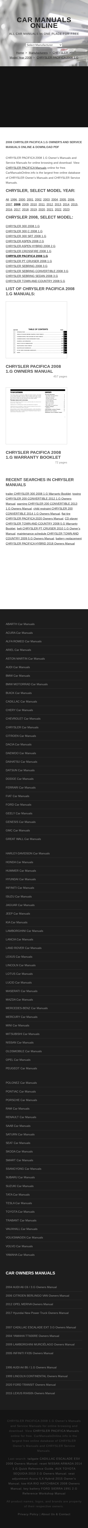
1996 (13, 199)
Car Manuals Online (44, 22)
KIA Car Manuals (16, 922)
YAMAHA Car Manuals (20, 1254)
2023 (66, 209)
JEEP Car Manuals (18, 913)
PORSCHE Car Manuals (21, 1100)
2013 (58, 204)
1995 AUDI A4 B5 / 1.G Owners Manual (31, 1367)
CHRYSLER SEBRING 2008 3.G (26, 266)
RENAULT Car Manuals (21, 1117)
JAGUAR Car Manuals (20, 905)
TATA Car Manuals (18, 1194)
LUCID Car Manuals (19, 982)
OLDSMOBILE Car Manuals (24, 1051)
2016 (9, 209)
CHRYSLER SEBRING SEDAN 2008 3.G (32, 276)
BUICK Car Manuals (19, 693)
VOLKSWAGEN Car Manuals (24, 1237)
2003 (46, 199)
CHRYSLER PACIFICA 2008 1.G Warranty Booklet (33, 455)
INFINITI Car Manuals (20, 887)
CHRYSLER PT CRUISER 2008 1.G (29, 261)
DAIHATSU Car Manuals (21, 761)
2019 (33, 209)
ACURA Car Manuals (19, 632)
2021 (50, 209)
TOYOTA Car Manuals (20, 1211)
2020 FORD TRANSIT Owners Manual (31, 1384)
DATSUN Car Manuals (20, 770)
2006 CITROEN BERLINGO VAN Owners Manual (37, 1295)
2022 (58, 209)
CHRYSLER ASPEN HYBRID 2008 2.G (30, 246)
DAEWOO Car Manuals (21, 753)
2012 (49, 204)
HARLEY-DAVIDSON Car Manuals (28, 853)
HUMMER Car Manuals (21, 870)
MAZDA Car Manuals (19, 999)
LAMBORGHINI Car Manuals (24, 930)
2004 (54, 199)
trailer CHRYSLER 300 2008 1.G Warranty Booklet (38, 493)
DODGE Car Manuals (20, 778)
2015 (74, 204)
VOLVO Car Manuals (19, 1246)
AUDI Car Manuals (18, 667)
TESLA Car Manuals (19, 1203)
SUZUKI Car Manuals (20, 1186)
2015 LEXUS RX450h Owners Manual (30, 1393)
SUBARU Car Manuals (20, 1177)
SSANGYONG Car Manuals (23, 1168)
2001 (30, 199)
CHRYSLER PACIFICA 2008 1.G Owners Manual (33, 369)
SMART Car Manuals (19, 1160)
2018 (25, 209)
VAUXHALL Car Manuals (21, 1229)
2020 (41, 209)
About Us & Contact (55, 1514)
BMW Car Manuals (18, 675)
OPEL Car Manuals (18, 1059)
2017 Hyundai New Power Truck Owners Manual (37, 1313)
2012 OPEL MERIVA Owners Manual (29, 1304)
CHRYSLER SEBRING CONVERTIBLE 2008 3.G (37, 271)
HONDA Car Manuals (19, 862)
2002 (38, 199)
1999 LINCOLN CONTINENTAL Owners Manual (37, 1376)
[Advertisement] (44, 96)
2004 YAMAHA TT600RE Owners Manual (32, 1335)
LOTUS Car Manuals (19, 973)
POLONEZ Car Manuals (21, 1082)
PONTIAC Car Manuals (21, 1091)
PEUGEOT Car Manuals (21, 1068)
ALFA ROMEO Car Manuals (24, 641)
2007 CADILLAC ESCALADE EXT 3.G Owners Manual (41, 1327)
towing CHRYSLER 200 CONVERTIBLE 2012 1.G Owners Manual (43, 498)
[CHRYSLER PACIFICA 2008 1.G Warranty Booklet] (44, 415)
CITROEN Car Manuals (21, 735)
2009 (25, 204)
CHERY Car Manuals (19, 710)
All (7, 199)
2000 (22, 199)
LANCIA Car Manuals (19, 939)
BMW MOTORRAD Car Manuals (27, 684)
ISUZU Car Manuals (19, 896)
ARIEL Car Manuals (18, 649)
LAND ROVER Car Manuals (24, 948)
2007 (9, 204)
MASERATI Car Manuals (21, 991)
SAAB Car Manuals (18, 1125)
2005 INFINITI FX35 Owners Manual (29, 1353)
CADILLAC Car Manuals (21, 701)
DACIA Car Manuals (19, 744)
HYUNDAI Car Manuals (21, 879)
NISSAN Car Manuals (20, 1042)
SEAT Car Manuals (18, 1143)
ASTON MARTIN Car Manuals (25, 658)
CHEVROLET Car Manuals (23, 718)
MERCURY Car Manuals (21, 1016)
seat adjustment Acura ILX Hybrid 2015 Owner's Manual (42, 1478)
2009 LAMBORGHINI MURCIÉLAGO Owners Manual (40, 1344)
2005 (63, 199)
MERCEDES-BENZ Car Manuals (27, 1008)
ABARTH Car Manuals (20, 624)
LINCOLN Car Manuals (21, 965)
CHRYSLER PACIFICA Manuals (26, 167)
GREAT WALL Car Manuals (23, 839)
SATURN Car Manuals (20, 1134)
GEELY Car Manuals (19, 813)
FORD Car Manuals (18, 804)
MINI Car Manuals (17, 1025)
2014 (66, 204)
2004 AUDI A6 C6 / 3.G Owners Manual (31, 1287)
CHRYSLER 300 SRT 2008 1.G (26, 236)
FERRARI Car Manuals (21, 787)
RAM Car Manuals (17, 1108)
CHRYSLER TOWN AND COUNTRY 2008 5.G (35, 281)
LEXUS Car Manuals (19, 956)
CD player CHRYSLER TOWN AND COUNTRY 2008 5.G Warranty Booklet (42, 523)
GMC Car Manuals (18, 830)
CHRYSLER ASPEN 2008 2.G (25, 241)
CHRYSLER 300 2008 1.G (23, 226)
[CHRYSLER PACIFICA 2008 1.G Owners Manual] (44, 329)
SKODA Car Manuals (19, 1151)
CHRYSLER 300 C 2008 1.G (24, 231)
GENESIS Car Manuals (21, 821)
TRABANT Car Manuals (21, 1220)
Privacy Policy (28, 1514)
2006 (71, 199)
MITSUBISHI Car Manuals (22, 1034)
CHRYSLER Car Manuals (22, 727)
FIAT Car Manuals (17, 796)
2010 (33, 204)
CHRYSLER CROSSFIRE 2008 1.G (28, 251)
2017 (17, 209)
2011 (41, 204)
